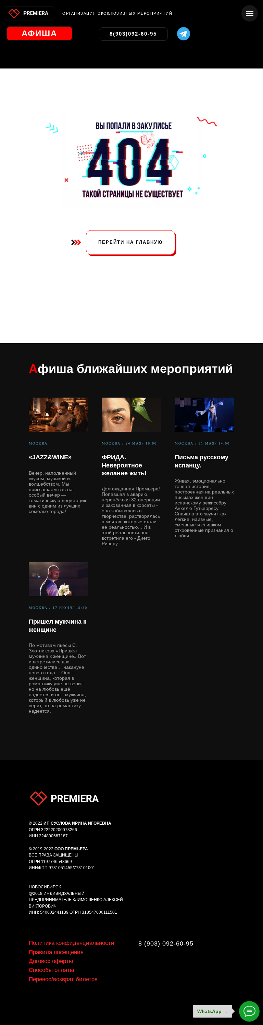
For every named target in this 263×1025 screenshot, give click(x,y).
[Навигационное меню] (249, 13)
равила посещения (56, 952)
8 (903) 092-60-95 (165, 943)
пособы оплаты (51, 970)
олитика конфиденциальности (71, 943)
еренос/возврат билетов (63, 979)
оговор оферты (51, 961)
